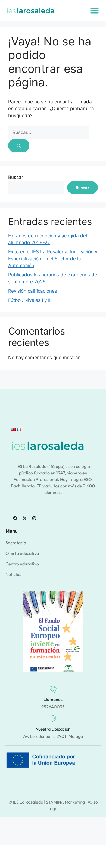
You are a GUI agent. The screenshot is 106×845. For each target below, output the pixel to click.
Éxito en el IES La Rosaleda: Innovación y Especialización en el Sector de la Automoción (52, 258)
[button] (94, 10)
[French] (18, 429)
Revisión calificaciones (32, 291)
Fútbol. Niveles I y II (29, 300)
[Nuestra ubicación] (53, 718)
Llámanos (53, 699)
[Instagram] (34, 518)
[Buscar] (18, 145)
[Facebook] (15, 518)
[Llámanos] (53, 689)
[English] (13, 429)
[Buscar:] (48, 132)
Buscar (15, 177)
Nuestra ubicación (53, 729)
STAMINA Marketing (65, 802)
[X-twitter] (24, 518)
